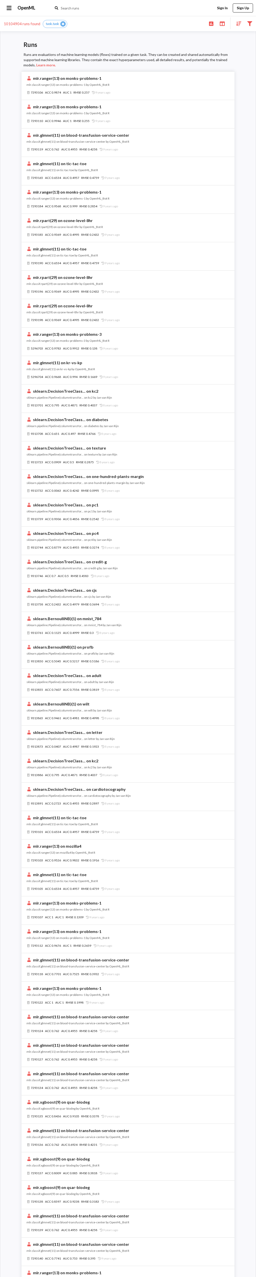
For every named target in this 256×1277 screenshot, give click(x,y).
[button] (55, 24)
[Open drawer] (9, 8)
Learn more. (46, 65)
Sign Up (243, 8)
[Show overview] (211, 23)
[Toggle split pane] (222, 23)
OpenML (26, 7)
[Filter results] (249, 23)
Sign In (222, 8)
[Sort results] (237, 23)
